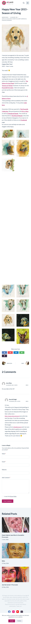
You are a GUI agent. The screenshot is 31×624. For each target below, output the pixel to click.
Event (11, 18)
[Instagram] (13, 611)
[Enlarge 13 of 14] (12, 331)
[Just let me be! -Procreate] (15, 574)
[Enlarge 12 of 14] (27, 316)
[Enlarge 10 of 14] (27, 301)
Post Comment (8, 501)
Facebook (24, 120)
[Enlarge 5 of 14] (12, 161)
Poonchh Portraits (7, 87)
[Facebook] (4, 352)
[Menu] (27, 2)
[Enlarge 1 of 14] (12, 132)
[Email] (4, 356)
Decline (19, 621)
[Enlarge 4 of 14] (27, 142)
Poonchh (4, 20)
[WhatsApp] (21, 352)
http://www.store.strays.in (12, 416)
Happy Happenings (22, 18)
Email (4, 461)
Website (4, 469)
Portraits (9, 20)
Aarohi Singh (13, 399)
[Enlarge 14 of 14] (27, 331)
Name (4, 453)
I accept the (10, 496)
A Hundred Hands (12, 113)
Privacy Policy (13, 496)
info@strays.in (17, 427)
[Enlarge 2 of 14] (27, 132)
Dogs (8, 18)
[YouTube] (17, 611)
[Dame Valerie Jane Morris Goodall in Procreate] (15, 525)
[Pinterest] (10, 352)
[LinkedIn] (16, 352)
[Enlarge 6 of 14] (27, 161)
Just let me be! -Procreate (10, 585)
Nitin (3, 561)
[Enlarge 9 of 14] (12, 301)
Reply (27, 385)
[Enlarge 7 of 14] (12, 287)
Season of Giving (7, 85)
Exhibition (15, 18)
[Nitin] (15, 550)
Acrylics (4, 18)
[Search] (23, 3)
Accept (11, 621)
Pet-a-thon (25, 111)
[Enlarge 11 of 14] (12, 316)
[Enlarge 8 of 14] (27, 287)
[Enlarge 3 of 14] (12, 142)
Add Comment (6, 477)
